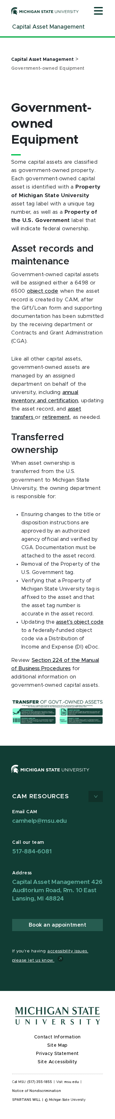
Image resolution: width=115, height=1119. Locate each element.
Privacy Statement (57, 1053)
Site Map (57, 1045)
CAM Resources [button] (40, 796)
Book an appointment (58, 925)
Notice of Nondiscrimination (36, 1091)
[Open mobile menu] (98, 11)
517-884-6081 (32, 852)
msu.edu (71, 1082)
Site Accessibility (57, 1062)
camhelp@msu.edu (39, 821)
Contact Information (57, 1037)
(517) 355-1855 (39, 1082)
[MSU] (50, 775)
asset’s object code (79, 622)
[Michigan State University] (45, 10)
